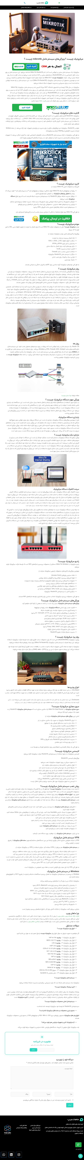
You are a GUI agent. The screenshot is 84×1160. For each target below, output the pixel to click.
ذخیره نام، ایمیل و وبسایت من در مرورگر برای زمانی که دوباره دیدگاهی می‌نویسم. (47, 1100)
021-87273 (79, 1149)
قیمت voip (42, 101)
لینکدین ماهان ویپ (34, 922)
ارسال (33, 1050)
